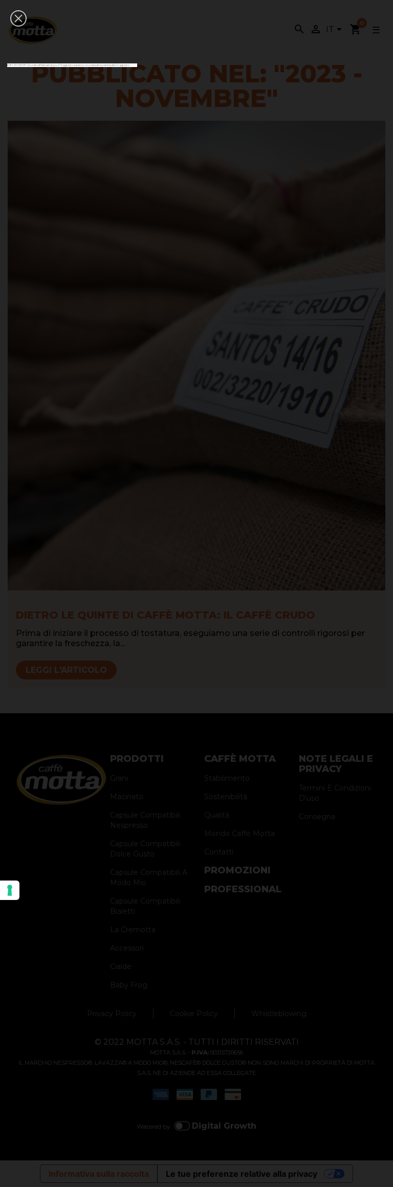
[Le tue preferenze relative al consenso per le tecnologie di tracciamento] (9, 890)
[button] (18, 18)
